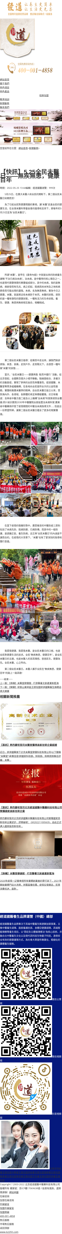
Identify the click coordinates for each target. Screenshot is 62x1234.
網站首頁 (4, 79)
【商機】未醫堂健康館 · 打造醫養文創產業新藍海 (34, 683)
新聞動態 (4, 103)
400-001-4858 (7, 1216)
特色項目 (4, 87)
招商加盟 (44, 95)
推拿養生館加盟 (8, 1176)
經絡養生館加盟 (36, 1172)
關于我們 (4, 83)
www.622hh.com (9, 1232)
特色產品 (4, 91)
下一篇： (4, 687)
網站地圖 (14, 1192)
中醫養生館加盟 (20, 1172)
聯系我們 (4, 107)
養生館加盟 (6, 1172)
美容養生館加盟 (24, 1176)
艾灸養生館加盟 (40, 1176)
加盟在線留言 (7, 1208)
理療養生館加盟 (52, 1172)
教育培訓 (4, 99)
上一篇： (4, 683)
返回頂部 (4, 1228)
